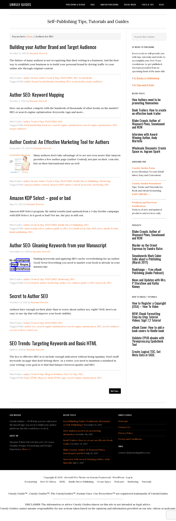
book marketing (32, 125)
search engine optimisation (67, 125)
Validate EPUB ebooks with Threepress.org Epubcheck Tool (148, 341)
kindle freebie (111, 228)
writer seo (32, 330)
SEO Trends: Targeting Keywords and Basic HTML (53, 343)
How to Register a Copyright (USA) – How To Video (149, 305)
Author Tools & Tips (49, 78)
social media (78, 81)
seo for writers (18, 330)
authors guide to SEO (56, 228)
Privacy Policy (125, 433)
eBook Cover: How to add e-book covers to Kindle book (148, 329)
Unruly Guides (20, 4)
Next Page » (115, 390)
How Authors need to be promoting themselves (146, 101)
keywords (86, 184)
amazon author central (36, 184)
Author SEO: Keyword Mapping (37, 94)
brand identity (46, 81)
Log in (129, 477)
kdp (88, 228)
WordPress (118, 477)
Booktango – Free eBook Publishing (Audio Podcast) (148, 271)
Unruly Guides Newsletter (146, 183)
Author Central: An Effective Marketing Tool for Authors (59, 141)
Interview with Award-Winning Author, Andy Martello (145, 137)
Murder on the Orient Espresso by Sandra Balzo (147, 247)
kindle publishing (18, 232)
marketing (97, 184)
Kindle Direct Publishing (85, 181)
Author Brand (30, 78)
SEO (75, 78)
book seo (46, 125)
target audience (94, 81)
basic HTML (30, 377)
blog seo (42, 377)
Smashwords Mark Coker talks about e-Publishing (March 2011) (147, 259)
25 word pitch (31, 282)
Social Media (85, 78)
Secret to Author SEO (29, 295)
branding (60, 81)
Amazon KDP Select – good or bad (40, 197)
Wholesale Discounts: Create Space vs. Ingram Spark (149, 149)
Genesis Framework (100, 477)
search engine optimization (97, 125)
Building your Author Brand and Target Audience (53, 46)
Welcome (123, 421)
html (50, 377)
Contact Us (124, 427)
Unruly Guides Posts (143, 168)
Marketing (105, 181)
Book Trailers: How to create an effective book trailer (149, 111)
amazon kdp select (34, 228)
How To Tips (70, 374)
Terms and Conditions (130, 439)
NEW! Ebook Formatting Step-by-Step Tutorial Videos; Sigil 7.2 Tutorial (146, 317)
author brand (31, 81)
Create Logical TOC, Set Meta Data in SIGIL (146, 353)
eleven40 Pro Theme (75, 477)
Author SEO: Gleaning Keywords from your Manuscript (58, 245)
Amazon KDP (57, 184)
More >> (26, 449)
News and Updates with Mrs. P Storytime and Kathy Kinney (149, 283)
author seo (65, 282)
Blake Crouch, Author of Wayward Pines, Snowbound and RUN (148, 123)
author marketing (49, 282)
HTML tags (60, 377)
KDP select (97, 228)
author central (72, 184)
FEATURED (66, 78)
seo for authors (110, 326)
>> (141, 194)
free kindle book (77, 228)
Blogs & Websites (54, 374)
